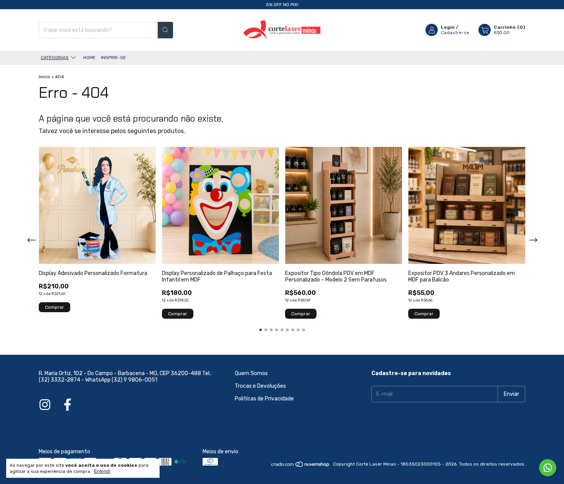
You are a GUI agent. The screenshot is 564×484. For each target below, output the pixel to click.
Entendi (102, 471)
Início (44, 76)
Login (448, 27)
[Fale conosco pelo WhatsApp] (547, 467)
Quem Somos (251, 373)
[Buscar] (165, 30)
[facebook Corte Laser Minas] (67, 405)
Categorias (55, 57)
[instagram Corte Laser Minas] (45, 405)
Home (89, 57)
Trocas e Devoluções (260, 386)
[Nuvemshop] (300, 466)
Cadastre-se (455, 32)
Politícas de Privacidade (264, 398)
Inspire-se (113, 57)
